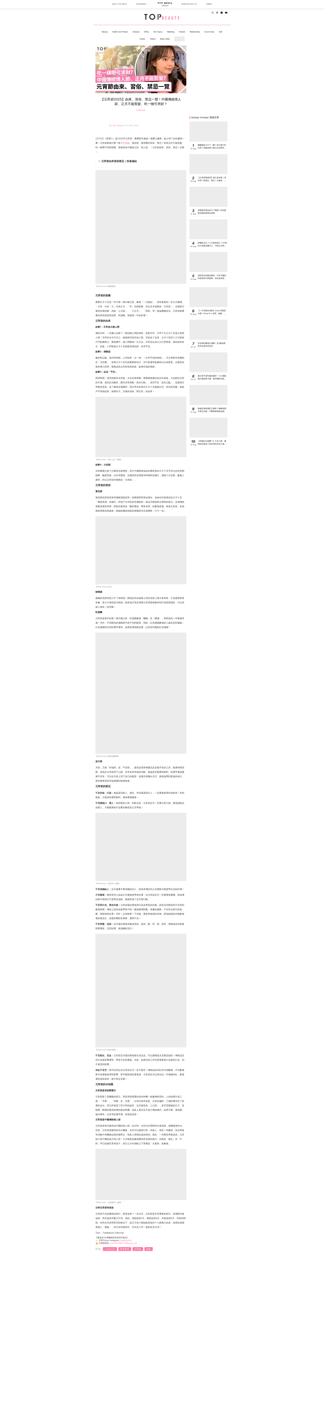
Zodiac (142, 39)
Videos (153, 39)
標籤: (98, 1249)
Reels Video (165, 39)
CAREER (209, 4)
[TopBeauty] (162, 17)
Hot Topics (158, 32)
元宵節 (137, 1249)
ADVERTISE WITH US (189, 4)
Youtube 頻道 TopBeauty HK (123, 1243)
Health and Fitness (120, 32)
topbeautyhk (126, 1240)
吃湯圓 (126, 143)
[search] (212, 13)
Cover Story (209, 32)
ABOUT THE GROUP (119, 4)
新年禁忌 (124, 1249)
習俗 (148, 1249)
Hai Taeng (118, 125)
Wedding (170, 32)
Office (146, 32)
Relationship (195, 32)
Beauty (105, 32)
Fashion (182, 32)
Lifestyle (135, 32)
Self (220, 32)
